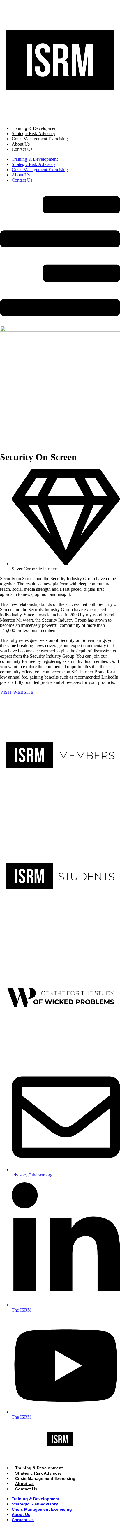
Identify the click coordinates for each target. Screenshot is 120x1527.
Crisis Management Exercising (40, 138)
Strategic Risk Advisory (33, 133)
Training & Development (35, 128)
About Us (21, 143)
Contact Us (22, 149)
